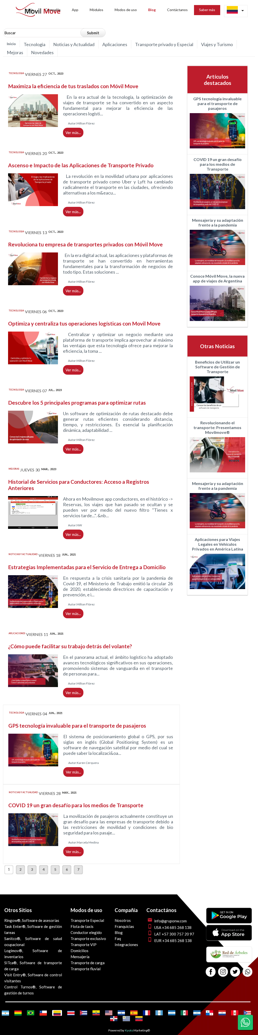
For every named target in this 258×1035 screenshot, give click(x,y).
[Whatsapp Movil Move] (247, 972)
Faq (118, 938)
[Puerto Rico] (247, 1012)
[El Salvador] (121, 1012)
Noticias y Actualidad (73, 44)
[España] (134, 1012)
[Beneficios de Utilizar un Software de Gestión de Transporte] (217, 413)
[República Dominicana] (113, 1018)
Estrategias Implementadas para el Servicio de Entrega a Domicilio (87, 567)
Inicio (11, 44)
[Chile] (43, 1013)
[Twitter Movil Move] (235, 972)
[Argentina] (5, 1013)
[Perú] (234, 1012)
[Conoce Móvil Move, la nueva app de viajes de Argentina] (217, 322)
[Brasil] (30, 1012)
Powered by (116, 1030)
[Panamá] (209, 1012)
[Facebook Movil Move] (210, 972)
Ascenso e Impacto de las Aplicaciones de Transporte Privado (80, 165)
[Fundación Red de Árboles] (229, 960)
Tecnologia (34, 44)
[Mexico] (184, 1012)
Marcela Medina (88, 842)
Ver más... (73, 132)
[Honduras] (171, 1012)
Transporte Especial (87, 920)
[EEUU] (108, 1012)
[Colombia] (57, 1013)
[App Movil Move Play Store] (229, 921)
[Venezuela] (139, 1018)
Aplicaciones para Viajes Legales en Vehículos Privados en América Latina (217, 544)
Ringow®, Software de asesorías (31, 920)
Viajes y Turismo (217, 44)
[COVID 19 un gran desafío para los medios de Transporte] (217, 210)
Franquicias (124, 926)
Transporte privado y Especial (164, 44)
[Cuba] (83, 1012)
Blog (119, 932)
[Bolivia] (18, 1013)
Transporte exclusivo (88, 938)
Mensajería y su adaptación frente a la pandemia (217, 222)
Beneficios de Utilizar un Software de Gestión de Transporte (217, 367)
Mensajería (80, 956)
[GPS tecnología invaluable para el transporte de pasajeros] (217, 149)
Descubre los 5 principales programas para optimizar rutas (77, 402)
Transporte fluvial (86, 968)
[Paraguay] (222, 1012)
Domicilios (79, 950)
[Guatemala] (159, 1012)
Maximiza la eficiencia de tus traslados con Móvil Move (73, 86)
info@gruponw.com (170, 921)
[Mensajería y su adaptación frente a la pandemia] (217, 266)
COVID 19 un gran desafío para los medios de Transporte (75, 805)
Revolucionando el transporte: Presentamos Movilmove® (217, 427)
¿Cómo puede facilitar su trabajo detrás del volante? (70, 646)
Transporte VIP (83, 944)
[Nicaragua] (197, 1012)
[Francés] (146, 1012)
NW (79, 525)
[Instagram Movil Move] (223, 972)
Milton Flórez (86, 123)
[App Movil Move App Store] (229, 939)
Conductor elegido (86, 932)
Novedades (42, 52)
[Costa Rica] (71, 1013)
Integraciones (126, 944)
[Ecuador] (96, 1012)
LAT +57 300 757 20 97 (174, 934)
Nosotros (123, 920)
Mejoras (15, 52)
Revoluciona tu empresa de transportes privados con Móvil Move (85, 244)
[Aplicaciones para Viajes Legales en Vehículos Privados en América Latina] (217, 590)
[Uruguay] (126, 1018)
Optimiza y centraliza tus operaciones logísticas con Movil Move (84, 323)
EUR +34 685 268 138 (173, 940)
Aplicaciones (114, 44)
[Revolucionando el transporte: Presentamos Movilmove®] (217, 473)
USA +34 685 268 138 (172, 927)
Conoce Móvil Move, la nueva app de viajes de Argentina (217, 278)
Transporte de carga (88, 962)
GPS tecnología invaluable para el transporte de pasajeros (77, 725)
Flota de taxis (82, 926)
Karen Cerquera (88, 763)
